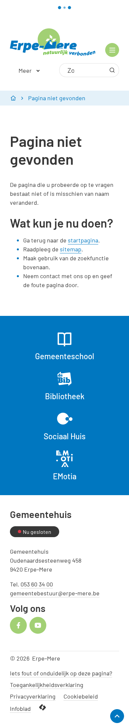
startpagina (83, 240)
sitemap (70, 249)
